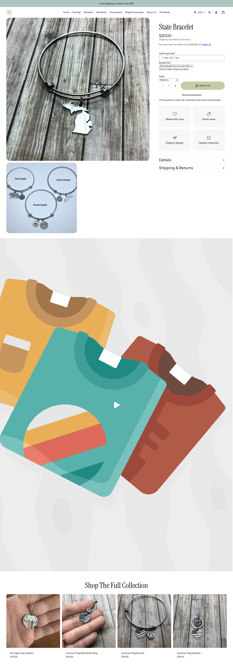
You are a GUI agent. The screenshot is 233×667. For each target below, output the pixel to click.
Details (165, 160)
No (177, 58)
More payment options (191, 95)
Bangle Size (165, 62)
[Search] (209, 12)
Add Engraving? (167, 53)
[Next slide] (166, 620)
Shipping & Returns (176, 168)
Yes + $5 (168, 58)
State (161, 76)
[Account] (216, 12)
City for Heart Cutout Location (174, 69)
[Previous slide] (122, 620)
